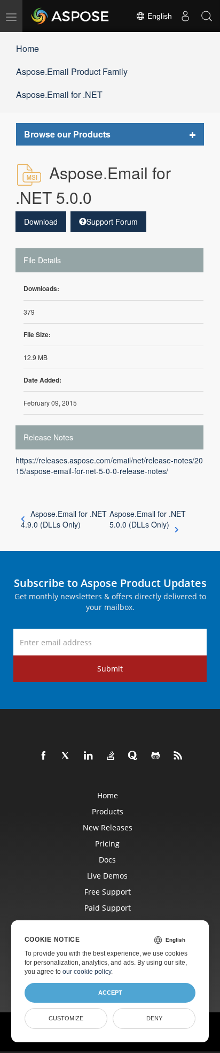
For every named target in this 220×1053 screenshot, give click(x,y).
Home (27, 48)
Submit (110, 668)
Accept (110, 992)
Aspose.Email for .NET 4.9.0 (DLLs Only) (64, 519)
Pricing (107, 843)
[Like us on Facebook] (44, 756)
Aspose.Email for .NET (59, 94)
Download (41, 221)
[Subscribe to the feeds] (178, 756)
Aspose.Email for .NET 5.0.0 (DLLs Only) (147, 519)
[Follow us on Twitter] (66, 756)
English (158, 16)
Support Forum (112, 221)
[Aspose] (70, 16)
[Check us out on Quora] (133, 756)
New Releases (107, 827)
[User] (185, 16)
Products (107, 811)
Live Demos (107, 876)
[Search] (206, 16)
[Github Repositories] (156, 756)
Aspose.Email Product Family (72, 71)
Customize (66, 1018)
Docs (107, 859)
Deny (154, 1018)
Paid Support (107, 908)
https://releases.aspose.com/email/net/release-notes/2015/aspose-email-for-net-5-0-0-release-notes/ (109, 465)
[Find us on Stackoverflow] (111, 756)
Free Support (107, 892)
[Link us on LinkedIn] (89, 756)
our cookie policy (86, 971)
